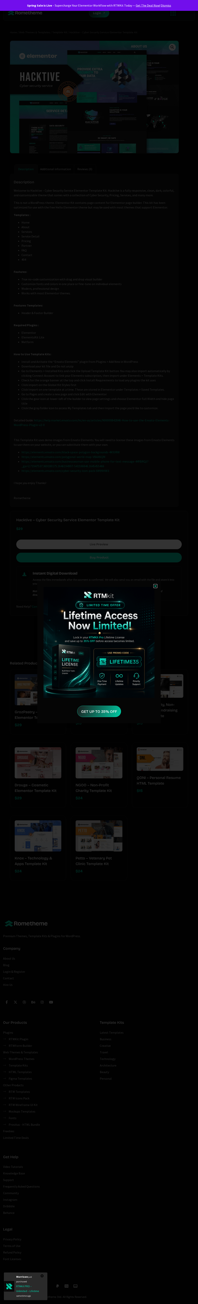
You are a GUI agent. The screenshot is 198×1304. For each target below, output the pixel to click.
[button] (155, 586)
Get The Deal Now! (148, 5)
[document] (99, 652)
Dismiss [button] (166, 5)
